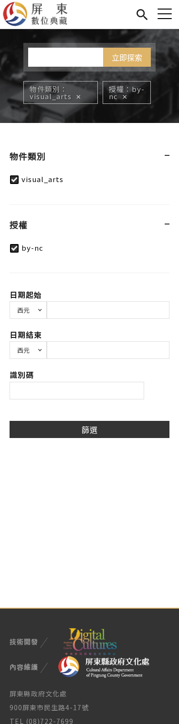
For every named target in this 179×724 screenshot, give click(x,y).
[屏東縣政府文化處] (103, 666)
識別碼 (22, 374)
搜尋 (142, 13)
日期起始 (26, 294)
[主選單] (165, 13)
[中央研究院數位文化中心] (89, 640)
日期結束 (26, 334)
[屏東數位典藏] (41, 14)
